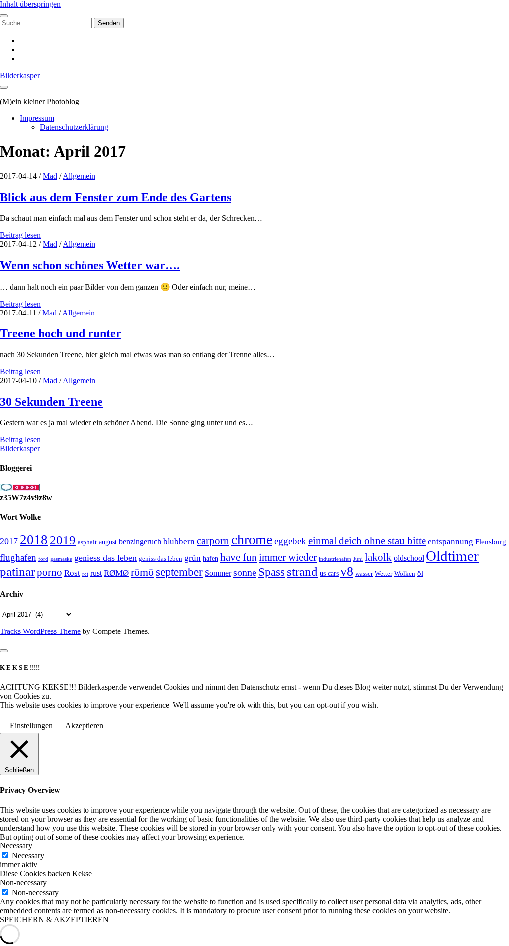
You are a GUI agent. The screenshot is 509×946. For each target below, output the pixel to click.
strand (302, 571)
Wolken (404, 573)
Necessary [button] (16, 845)
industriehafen (335, 559)
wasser (364, 573)
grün (192, 558)
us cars (329, 573)
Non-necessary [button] (23, 882)
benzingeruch (140, 541)
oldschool (409, 558)
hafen (210, 558)
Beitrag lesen (20, 235)
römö (142, 572)
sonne (244, 572)
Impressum (37, 118)
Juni (358, 559)
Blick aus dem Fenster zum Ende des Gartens (115, 197)
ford (43, 559)
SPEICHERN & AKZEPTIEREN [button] (54, 919)
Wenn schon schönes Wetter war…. (90, 265)
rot (85, 574)
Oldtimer (452, 556)
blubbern (179, 541)
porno (49, 572)
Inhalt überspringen (30, 4)
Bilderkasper (20, 75)
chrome (251, 539)
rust (96, 573)
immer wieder (288, 557)
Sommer (218, 573)
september (179, 572)
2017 (9, 541)
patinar (17, 571)
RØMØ (116, 573)
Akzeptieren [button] (84, 725)
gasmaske (61, 559)
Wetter (383, 573)
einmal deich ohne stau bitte (367, 541)
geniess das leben (105, 558)
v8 (346, 571)
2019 (63, 540)
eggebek (290, 541)
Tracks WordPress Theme (40, 631)
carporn (213, 541)
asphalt (87, 542)
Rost (72, 573)
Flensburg (490, 542)
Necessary (28, 855)
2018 (34, 539)
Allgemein (79, 176)
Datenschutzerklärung (74, 127)
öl (420, 573)
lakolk (378, 557)
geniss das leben (160, 558)
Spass (271, 572)
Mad (50, 176)
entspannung (450, 541)
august (108, 542)
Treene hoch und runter (60, 333)
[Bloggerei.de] (20, 488)
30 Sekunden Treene (51, 401)
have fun (238, 557)
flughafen (18, 557)
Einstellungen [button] (31, 725)
